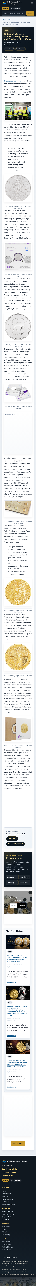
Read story (10, 982)
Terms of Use (6, 1250)
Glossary (10, 883)
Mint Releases (6, 1202)
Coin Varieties (6, 1194)
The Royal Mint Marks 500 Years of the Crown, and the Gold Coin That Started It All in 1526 (17, 1063)
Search (30, 13)
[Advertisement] (18, 434)
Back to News (18, 1144)
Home (4, 19)
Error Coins (24, 877)
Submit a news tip (9, 1172)
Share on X (12, 839)
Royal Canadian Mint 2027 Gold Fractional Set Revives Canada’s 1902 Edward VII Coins (17, 958)
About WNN (6, 1226)
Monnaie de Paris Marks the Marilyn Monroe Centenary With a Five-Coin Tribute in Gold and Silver (17, 1011)
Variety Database (7, 1211)
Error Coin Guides (8, 1214)
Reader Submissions (8, 1204)
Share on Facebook (15, 844)
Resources (23, 883)
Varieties (10, 877)
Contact (4, 1229)
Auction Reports (7, 1199)
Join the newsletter (10, 1169)
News (9, 19)
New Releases (20, 49)
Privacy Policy (6, 1241)
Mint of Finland (9, 42)
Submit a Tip (6, 1235)
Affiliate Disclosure (8, 1247)
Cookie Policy (6, 1244)
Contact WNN (7, 1176)
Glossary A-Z (6, 1217)
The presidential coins (12, 81)
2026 (9, 964)
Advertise (5, 1232)
